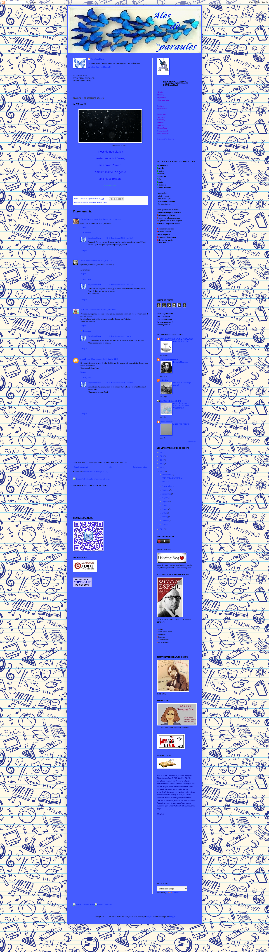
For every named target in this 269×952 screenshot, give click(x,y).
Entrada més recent (81, 467)
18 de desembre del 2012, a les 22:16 (104, 359)
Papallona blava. (97, 59)
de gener (165, 524)
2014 (162, 463)
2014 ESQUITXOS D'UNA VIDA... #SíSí (176, 339)
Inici (110, 467)
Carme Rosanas (86, 219)
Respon (83, 227)
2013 (162, 467)
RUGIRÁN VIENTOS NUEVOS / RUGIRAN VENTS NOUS (181, 405)
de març (165, 516)
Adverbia (164, 380)
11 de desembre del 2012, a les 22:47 (107, 219)
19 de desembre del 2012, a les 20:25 (120, 382)
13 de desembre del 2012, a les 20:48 (102, 309)
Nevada (93, 202)
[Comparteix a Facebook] (119, 198)
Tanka (105, 202)
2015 (162, 460)
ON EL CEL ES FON (181, 424)
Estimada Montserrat (180, 362)
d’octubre (165, 490)
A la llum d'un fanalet (169, 359)
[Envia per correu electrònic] (110, 198)
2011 (162, 529)
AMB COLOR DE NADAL (172, 478)
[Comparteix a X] (116, 198)
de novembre (167, 486)
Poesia (99, 202)
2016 (162, 456)
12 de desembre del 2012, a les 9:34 (99, 260)
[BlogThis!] (113, 198)
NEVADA (166, 481)
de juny (165, 505)
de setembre (166, 493)
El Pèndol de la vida (180, 341)
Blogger (172, 916)
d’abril (164, 512)
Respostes (87, 232)
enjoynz (149, 916)
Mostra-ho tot (192, 441)
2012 (162, 471)
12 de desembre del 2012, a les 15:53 (120, 238)
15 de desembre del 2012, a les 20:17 (120, 336)
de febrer (165, 520)
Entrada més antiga (140, 467)
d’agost (165, 497)
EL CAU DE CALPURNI (170, 401)
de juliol (165, 501)
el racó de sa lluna (167, 421)
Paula (82, 260)
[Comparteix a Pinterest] (122, 198)
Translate (176, 892)
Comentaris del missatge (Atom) (96, 471)
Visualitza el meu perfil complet (99, 67)
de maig (165, 509)
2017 (162, 452)
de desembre (167, 474)
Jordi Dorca (85, 359)
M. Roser (84, 309)
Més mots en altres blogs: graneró (182, 383)
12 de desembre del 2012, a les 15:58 (120, 284)
